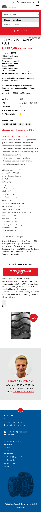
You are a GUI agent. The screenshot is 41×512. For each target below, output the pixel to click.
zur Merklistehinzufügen (33, 38)
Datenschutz (12, 460)
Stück (4, 306)
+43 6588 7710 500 (25, 2)
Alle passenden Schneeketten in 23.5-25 (18, 130)
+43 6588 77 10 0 (14, 422)
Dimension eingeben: (12, 20)
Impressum (11, 463)
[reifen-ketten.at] (12, 6)
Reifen (9, 444)
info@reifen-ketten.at (23, 391)
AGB (8, 447)
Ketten (9, 451)
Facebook (10, 432)
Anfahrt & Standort (14, 457)
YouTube (10, 434)
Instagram (22, 432)
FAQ (8, 466)
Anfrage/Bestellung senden (20, 272)
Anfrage (10, 454)
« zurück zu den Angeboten (20, 264)
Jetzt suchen (20, 30)
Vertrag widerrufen (14, 441)
